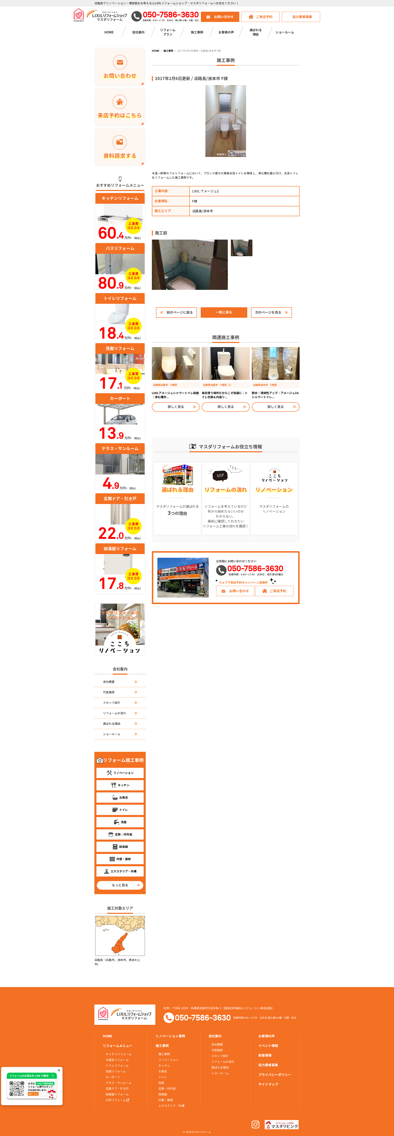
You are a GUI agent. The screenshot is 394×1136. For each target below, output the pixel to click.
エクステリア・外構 (171, 1106)
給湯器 (162, 1094)
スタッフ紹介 (111, 703)
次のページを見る (268, 312)
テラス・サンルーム (119, 1083)
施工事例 (164, 1054)
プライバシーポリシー (274, 1075)
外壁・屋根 (165, 1100)
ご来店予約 (264, 17)
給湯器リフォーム (117, 1094)
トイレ (162, 1077)
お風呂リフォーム (117, 1060)
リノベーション (168, 1060)
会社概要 (109, 682)
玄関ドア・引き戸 (117, 1088)
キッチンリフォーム (119, 1054)
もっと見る (120, 885)
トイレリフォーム (117, 1065)
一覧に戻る (224, 312)
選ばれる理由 (111, 724)
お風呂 (162, 1071)
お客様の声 (226, 32)
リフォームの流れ (114, 713)
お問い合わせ (224, 17)
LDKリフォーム (116, 1100)
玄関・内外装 (167, 1088)
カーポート (113, 1077)
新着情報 (264, 1055)
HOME (109, 32)
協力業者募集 (302, 17)
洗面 (161, 1083)
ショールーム (285, 32)
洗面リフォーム (116, 1071)
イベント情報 (268, 1046)
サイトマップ (268, 1084)
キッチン (164, 1065)
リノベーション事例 (170, 1036)
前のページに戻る (180, 312)
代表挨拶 (109, 692)
